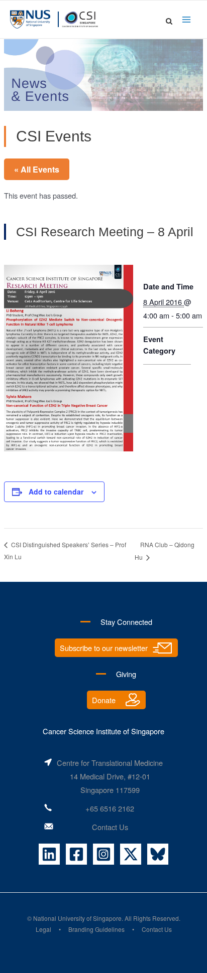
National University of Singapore (77, 918)
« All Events (36, 169)
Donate (104, 700)
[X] (130, 854)
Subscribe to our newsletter (104, 647)
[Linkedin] (49, 854)
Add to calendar (56, 491)
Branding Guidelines (96, 929)
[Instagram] (103, 854)
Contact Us (110, 827)
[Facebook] (76, 854)
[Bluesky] (157, 854)
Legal (43, 929)
